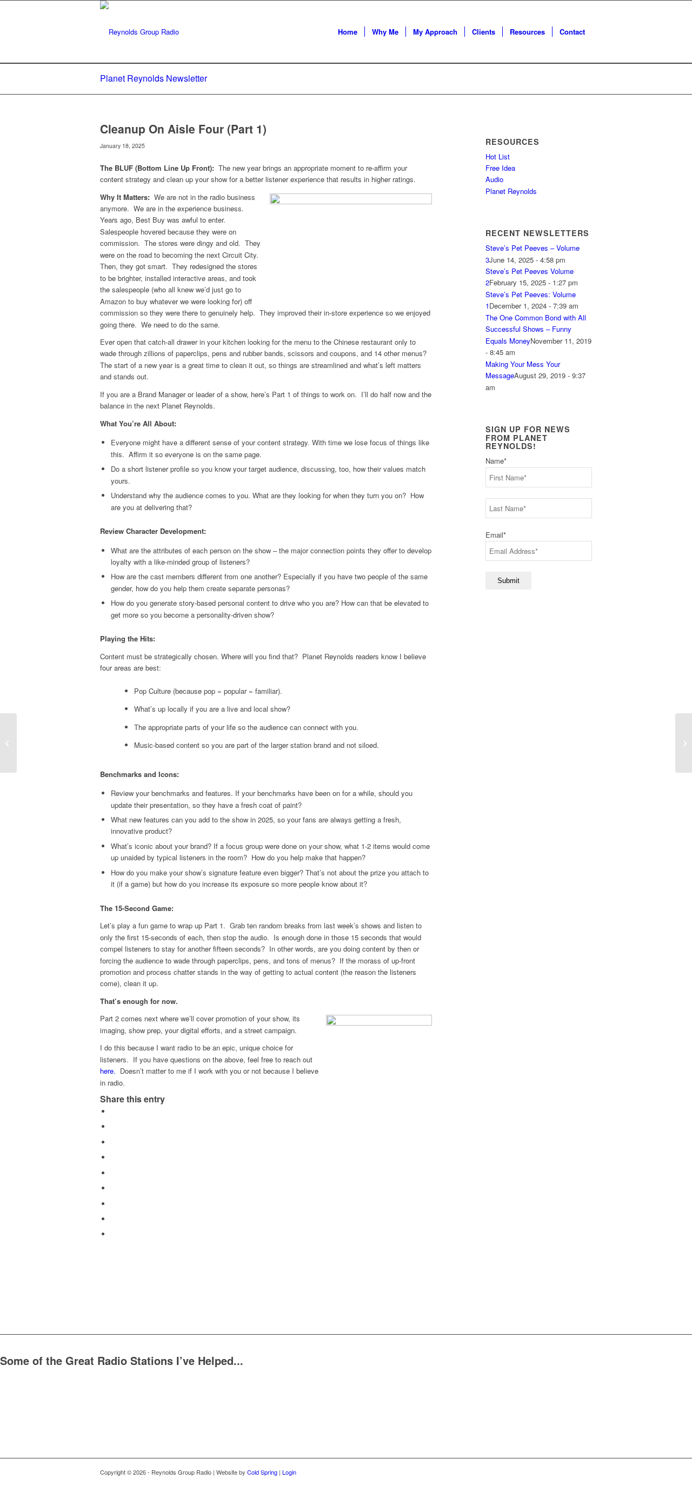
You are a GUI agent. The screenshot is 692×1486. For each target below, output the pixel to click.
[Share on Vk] (113, 1204)
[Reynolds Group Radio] (139, 32)
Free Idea (500, 168)
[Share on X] (113, 1126)
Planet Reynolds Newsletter (153, 78)
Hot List (497, 156)
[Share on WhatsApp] (113, 1142)
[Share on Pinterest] (113, 1157)
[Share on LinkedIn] (113, 1173)
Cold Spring (262, 1472)
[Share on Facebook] (113, 1111)
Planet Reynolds (511, 191)
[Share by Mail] (113, 1234)
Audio (494, 179)
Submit (508, 581)
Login (289, 1472)
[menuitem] (347, 32)
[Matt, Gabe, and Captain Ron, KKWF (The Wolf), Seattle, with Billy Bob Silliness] (8, 743)
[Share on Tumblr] (113, 1188)
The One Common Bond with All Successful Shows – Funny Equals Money (535, 329)
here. (108, 1071)
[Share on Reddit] (113, 1219)
